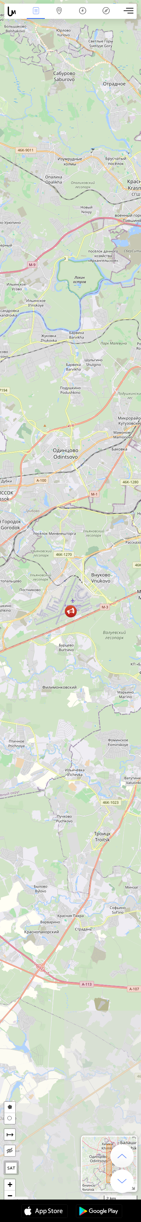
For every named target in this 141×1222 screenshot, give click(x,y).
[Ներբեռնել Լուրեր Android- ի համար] (99, 1211)
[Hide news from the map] (9, 1150)
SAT (11, 1168)
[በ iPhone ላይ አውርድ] (44, 1211)
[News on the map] (14, 11)
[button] (71, 611)
